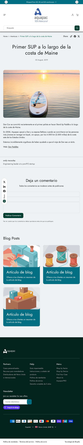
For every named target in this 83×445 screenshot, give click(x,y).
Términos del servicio (27, 442)
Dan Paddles (13, 146)
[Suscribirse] (29, 401)
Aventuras (13, 36)
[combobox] (41, 28)
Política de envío (41, 442)
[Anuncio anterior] (6, 2)
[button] (5, 15)
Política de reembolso (10, 442)
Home (5, 36)
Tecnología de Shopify (72, 442)
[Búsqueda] (77, 28)
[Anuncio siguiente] (76, 2)
